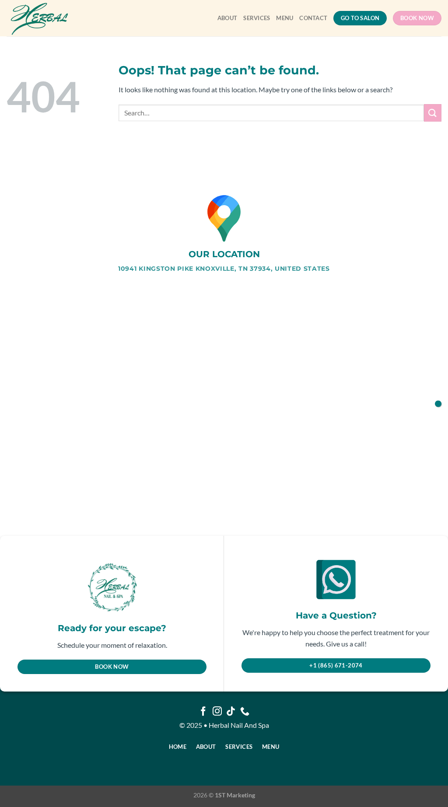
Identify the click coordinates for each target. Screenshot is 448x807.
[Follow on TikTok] (230, 712)
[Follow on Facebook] (203, 712)
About (227, 17)
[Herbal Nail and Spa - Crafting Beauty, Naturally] (45, 18)
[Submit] (432, 112)
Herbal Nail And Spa (239, 725)
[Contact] (438, 403)
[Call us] (244, 712)
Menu (284, 17)
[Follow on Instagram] (217, 712)
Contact (313, 17)
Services (256, 17)
